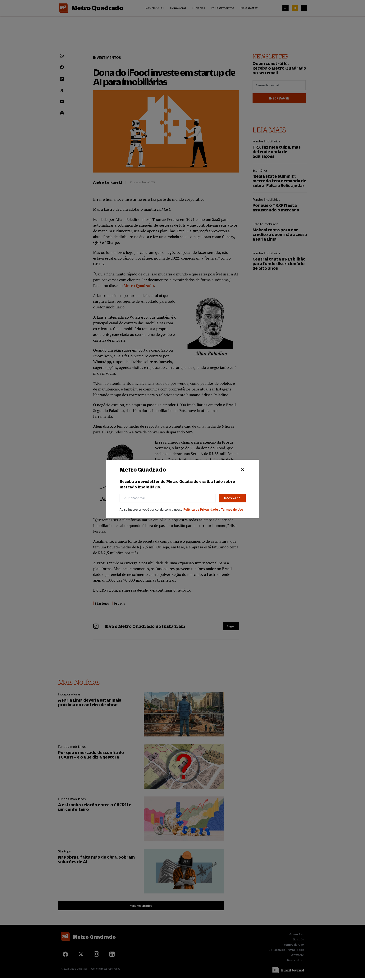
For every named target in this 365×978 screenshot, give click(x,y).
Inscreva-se (232, 498)
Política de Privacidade (201, 509)
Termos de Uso (232, 509)
